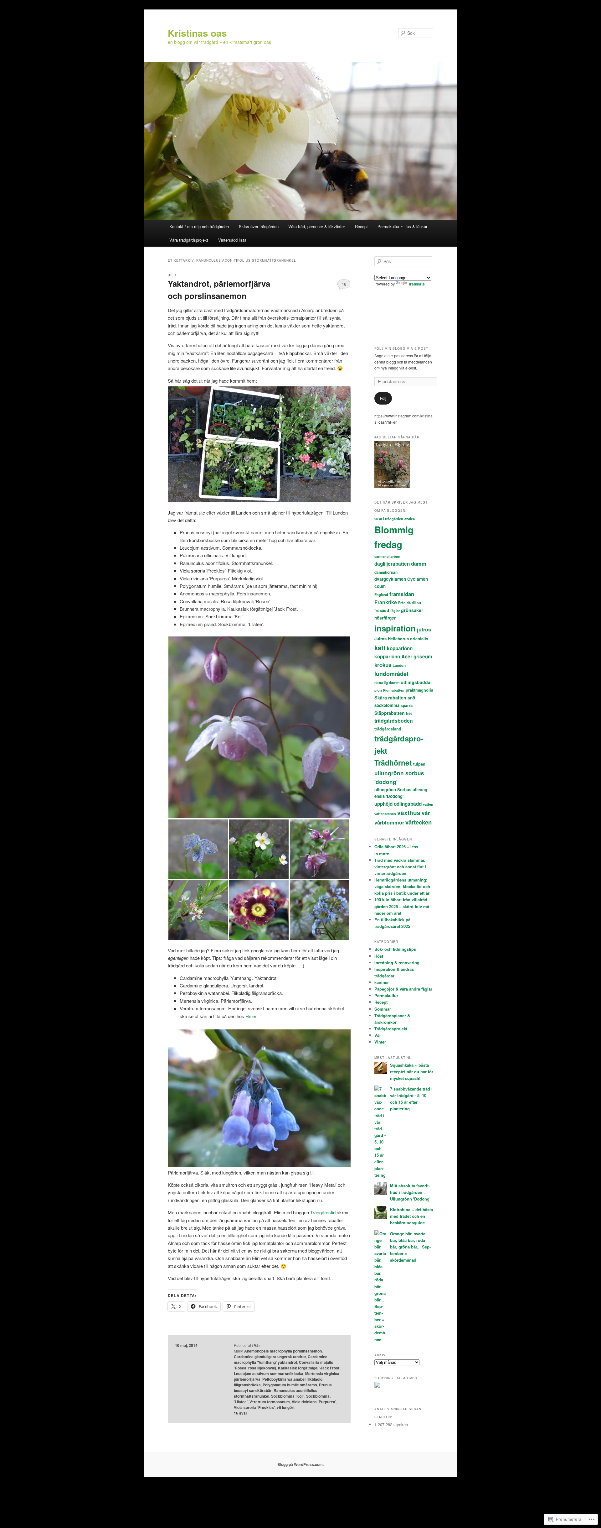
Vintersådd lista (232, 240)
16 (344, 284)
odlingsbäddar (416, 682)
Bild (172, 275)
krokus (382, 664)
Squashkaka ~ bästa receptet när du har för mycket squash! (411, 1071)
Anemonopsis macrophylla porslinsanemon (283, 1351)
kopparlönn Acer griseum (403, 656)
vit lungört (286, 1407)
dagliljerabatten (392, 563)
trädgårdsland (387, 729)
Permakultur (386, 995)
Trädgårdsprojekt (390, 1029)
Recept (361, 226)
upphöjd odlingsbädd (398, 803)
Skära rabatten (390, 697)
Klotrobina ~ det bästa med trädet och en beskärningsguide (411, 1216)
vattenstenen (385, 813)
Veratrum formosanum (269, 1402)
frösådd (381, 610)
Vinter (380, 1042)
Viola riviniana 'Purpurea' (314, 1402)
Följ (383, 398)
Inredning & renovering (396, 962)
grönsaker (412, 610)
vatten (428, 804)
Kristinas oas (197, 32)
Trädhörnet (393, 762)
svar (240, 1413)
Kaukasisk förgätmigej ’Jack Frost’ (309, 1368)
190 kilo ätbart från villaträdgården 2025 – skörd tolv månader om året (402, 906)
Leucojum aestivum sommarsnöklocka (268, 1373)
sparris (407, 705)
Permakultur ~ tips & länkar (402, 226)
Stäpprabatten (389, 713)
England (381, 594)
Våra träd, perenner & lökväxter (316, 226)
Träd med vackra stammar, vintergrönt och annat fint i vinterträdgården (400, 866)
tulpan (419, 764)
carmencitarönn (387, 556)
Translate (416, 284)
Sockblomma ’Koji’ (287, 1396)
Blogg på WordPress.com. (300, 1464)
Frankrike (385, 602)
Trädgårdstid (323, 1212)
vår (426, 813)
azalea (409, 518)
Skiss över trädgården (259, 226)
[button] (259, 727)
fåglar (395, 610)
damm (418, 563)
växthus (408, 812)
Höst (378, 956)
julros (424, 629)
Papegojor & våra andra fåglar (403, 989)
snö (411, 698)
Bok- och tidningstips (395, 949)
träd (409, 713)
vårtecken (418, 822)
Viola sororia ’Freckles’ (254, 1407)
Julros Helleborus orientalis (401, 638)
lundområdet (391, 674)
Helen (251, 1016)
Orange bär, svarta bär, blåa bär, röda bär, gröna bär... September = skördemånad (410, 1247)
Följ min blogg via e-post (401, 348)
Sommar (382, 1009)
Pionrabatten (393, 690)
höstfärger (385, 618)
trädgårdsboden (393, 720)
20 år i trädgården (388, 518)
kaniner (381, 982)
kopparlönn (400, 648)
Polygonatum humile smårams (290, 1385)
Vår (257, 1345)
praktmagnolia (419, 690)
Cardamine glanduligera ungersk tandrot (270, 1356)
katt (380, 647)
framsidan (401, 594)
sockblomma (386, 705)
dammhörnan (386, 572)
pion (378, 690)
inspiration (395, 628)
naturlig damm (386, 682)
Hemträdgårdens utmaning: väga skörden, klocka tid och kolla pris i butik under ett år (402, 886)
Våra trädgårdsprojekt (188, 240)
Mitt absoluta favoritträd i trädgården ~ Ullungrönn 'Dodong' (410, 1192)
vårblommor (389, 822)
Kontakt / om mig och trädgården (199, 226)
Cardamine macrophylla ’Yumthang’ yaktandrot (280, 1359)
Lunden (399, 665)
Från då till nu (409, 602)
